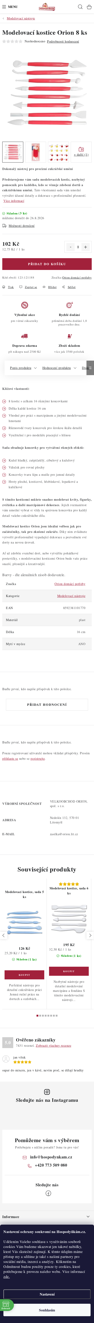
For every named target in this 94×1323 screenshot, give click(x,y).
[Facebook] (48, 1193)
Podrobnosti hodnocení (63, 41)
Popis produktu (20, 368)
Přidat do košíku (47, 264)
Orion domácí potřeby (77, 277)
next (90, 935)
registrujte (38, 758)
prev (3, 935)
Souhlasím (47, 1310)
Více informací (13, 201)
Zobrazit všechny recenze (53, 1045)
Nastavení (47, 1294)
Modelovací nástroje (71, 596)
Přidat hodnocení (47, 704)
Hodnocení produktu (56, 368)
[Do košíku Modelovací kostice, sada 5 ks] (24, 974)
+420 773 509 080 (51, 1165)
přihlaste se (10, 758)
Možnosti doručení (22, 225)
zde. (6, 1276)
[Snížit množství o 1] (70, 247)
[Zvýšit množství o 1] (85, 247)
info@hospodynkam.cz (51, 1157)
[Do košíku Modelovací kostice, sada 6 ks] (69, 971)
